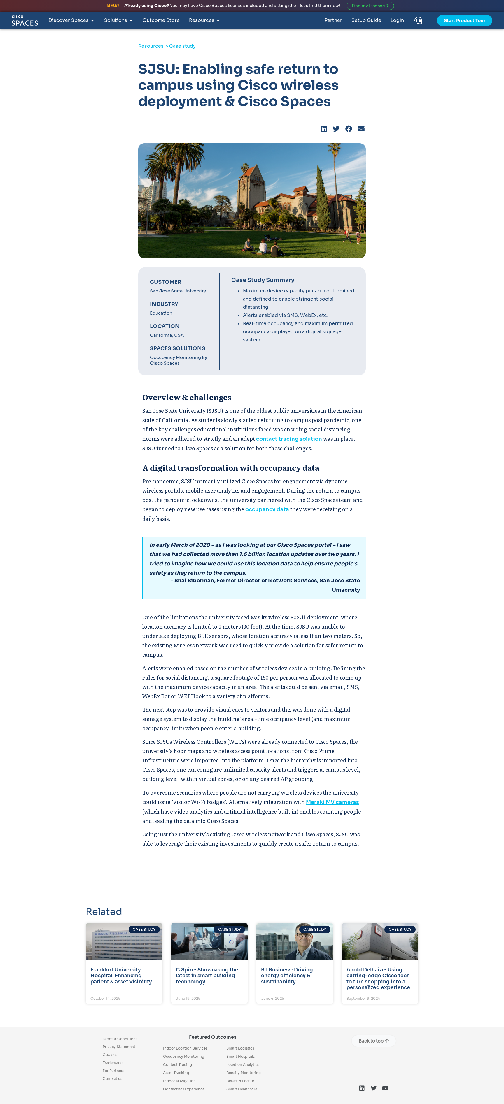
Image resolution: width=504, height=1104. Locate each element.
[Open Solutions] (131, 20)
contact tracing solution (289, 439)
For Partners (113, 1070)
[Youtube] (385, 1088)
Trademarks (113, 1063)
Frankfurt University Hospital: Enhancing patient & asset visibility (121, 976)
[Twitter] (374, 1088)
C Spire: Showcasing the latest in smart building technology (207, 976)
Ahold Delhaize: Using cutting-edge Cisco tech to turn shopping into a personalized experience (378, 979)
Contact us (112, 1078)
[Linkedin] (362, 1088)
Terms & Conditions (120, 1039)
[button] (324, 129)
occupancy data (267, 509)
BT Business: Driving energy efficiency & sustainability (287, 976)
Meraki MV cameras (332, 802)
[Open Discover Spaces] (92, 20)
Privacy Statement (119, 1047)
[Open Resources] (218, 20)
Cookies (110, 1054)
